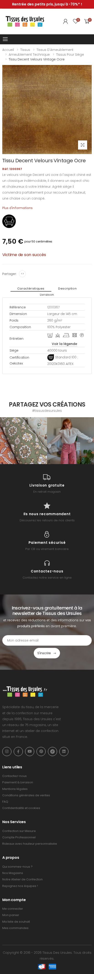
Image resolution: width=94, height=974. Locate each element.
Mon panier (10, 915)
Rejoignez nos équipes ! (20, 886)
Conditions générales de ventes (26, 795)
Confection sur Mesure (19, 831)
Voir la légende (64, 344)
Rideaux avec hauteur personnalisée (29, 844)
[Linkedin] (63, 751)
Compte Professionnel (19, 837)
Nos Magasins (12, 873)
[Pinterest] (41, 751)
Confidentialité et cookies (21, 808)
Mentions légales (15, 789)
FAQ (5, 801)
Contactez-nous (14, 776)
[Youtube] (29, 751)
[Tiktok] (52, 751)
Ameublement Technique (29, 54)
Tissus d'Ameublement (55, 49)
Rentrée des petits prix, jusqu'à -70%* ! (47, 4)
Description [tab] (67, 288)
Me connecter (12, 909)
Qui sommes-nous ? (17, 866)
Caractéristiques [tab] (30, 288)
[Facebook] (18, 751)
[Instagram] (6, 751)
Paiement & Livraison (17, 782)
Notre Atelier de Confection (22, 879)
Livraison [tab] (47, 294)
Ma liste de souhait (16, 921)
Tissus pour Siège (70, 54)
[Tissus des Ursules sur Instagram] (23, 440)
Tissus (25, 49)
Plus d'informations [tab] (17, 208)
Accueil (8, 49)
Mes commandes (15, 928)
